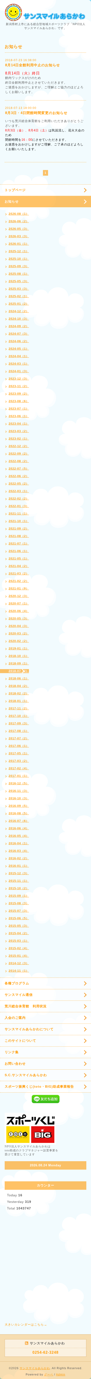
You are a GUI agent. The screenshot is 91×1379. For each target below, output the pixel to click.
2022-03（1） (19, 491)
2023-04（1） (19, 423)
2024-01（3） (19, 371)
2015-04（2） (19, 933)
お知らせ (12, 201)
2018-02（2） (19, 693)
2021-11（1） (19, 513)
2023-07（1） (19, 408)
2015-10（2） (19, 888)
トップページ (15, 190)
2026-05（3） (19, 228)
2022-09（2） (19, 453)
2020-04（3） (19, 626)
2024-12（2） (19, 311)
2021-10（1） (19, 521)
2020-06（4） (19, 611)
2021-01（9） (19, 588)
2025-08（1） (19, 273)
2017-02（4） (19, 768)
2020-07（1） (19, 603)
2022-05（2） (19, 483)
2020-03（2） (19, 633)
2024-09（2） (19, 326)
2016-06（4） (19, 828)
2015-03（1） (19, 940)
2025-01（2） (19, 303)
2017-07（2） (19, 738)
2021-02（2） (19, 581)
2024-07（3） (19, 333)
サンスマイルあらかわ (35, 1368)
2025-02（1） (19, 296)
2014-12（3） (19, 963)
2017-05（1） (19, 753)
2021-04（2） (19, 566)
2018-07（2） (19, 671)
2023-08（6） (19, 401)
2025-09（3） (19, 266)
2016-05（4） (19, 836)
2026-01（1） (19, 243)
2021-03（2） (19, 573)
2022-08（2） (19, 461)
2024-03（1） (19, 363)
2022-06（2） (19, 476)
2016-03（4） (19, 851)
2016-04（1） (19, 843)
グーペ (48, 1374)
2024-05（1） (19, 348)
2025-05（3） (19, 281)
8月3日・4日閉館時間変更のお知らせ (36, 113)
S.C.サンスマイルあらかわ (26, 1075)
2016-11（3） (19, 791)
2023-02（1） (19, 438)
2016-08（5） (19, 813)
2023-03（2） (19, 431)
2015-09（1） (19, 895)
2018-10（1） (19, 656)
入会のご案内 (15, 1017)
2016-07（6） (19, 821)
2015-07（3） (19, 910)
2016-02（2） (19, 858)
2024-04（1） (19, 356)
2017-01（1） (19, 776)
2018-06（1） (19, 678)
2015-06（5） (19, 918)
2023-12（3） (19, 378)
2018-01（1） (19, 701)
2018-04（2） (19, 686)
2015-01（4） (19, 955)
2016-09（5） (19, 806)
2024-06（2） (19, 341)
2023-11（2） (19, 386)
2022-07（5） (19, 468)
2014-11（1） (19, 970)
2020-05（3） (19, 618)
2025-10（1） (19, 258)
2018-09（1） (19, 663)
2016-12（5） (19, 783)
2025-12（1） (19, 251)
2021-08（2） (19, 536)
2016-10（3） (19, 798)
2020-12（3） (19, 596)
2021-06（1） (19, 551)
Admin (60, 1374)
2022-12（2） (19, 446)
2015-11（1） (19, 880)
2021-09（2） (19, 528)
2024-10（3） (19, 318)
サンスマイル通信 (19, 995)
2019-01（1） (19, 648)
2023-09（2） (19, 393)
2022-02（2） (19, 498)
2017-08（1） (19, 731)
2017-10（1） (19, 716)
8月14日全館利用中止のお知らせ (32, 65)
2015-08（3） (19, 903)
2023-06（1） (19, 416)
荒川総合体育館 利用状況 (26, 1006)
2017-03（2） (19, 761)
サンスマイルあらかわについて (29, 1029)
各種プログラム (17, 983)
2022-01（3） (19, 506)
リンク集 (12, 1052)
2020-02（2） (19, 641)
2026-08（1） (19, 213)
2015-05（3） (19, 925)
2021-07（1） (19, 543)
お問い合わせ (15, 1063)
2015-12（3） (19, 873)
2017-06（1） (19, 746)
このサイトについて (20, 1040)
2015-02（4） (19, 948)
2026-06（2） (19, 221)
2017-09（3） (19, 723)
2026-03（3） (19, 236)
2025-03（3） (19, 288)
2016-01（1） (19, 865)
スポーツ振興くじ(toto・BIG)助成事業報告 (39, 1086)
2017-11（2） (19, 708)
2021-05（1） (19, 558)
